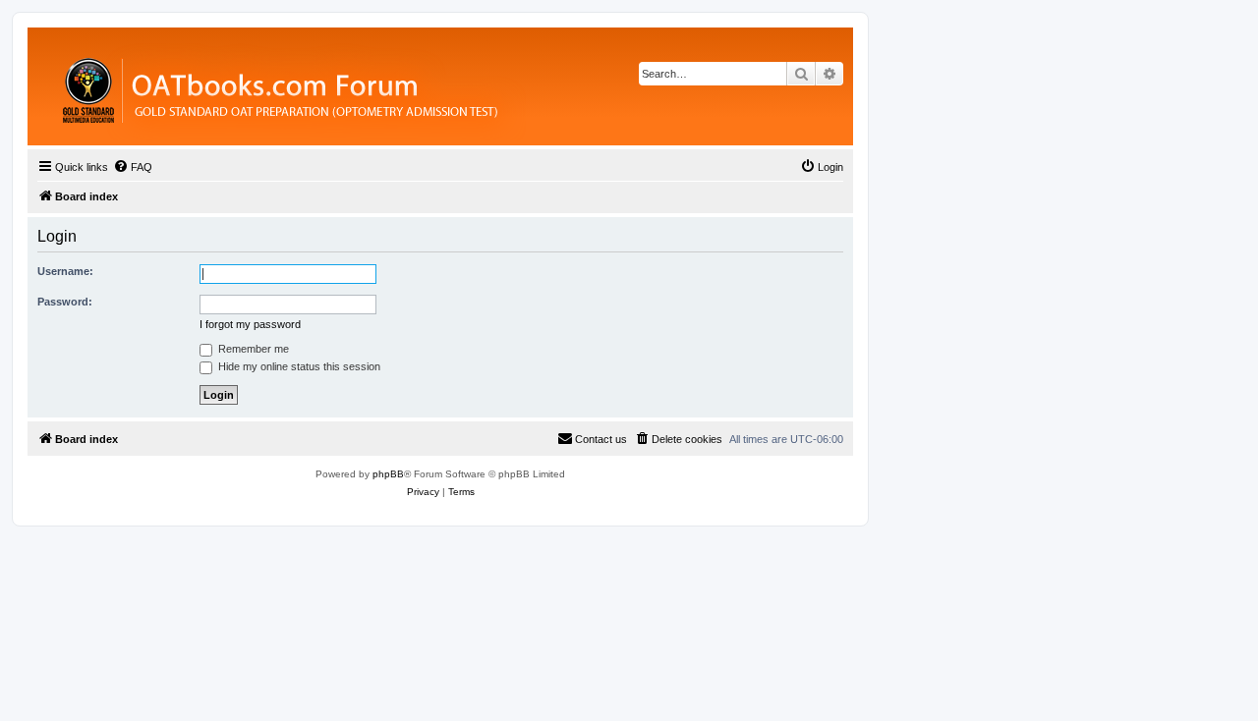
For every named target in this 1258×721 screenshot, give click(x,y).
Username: (65, 271)
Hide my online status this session (297, 366)
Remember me (252, 349)
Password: (64, 301)
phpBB (388, 474)
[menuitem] (132, 167)
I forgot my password (250, 324)
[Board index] (387, 86)
